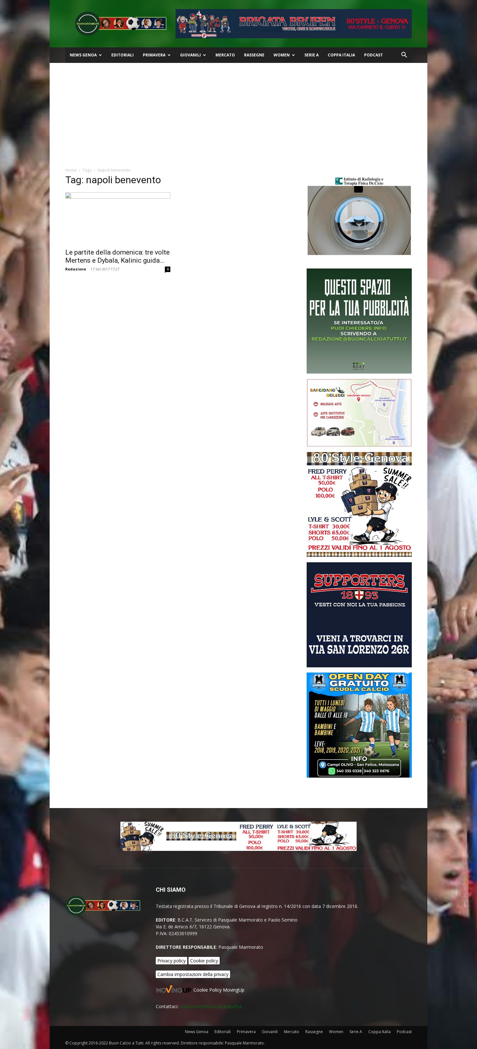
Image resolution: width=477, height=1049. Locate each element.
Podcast (373, 55)
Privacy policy (171, 961)
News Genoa (83, 55)
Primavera (154, 55)
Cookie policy (204, 961)
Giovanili (190, 55)
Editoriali (122, 55)
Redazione (75, 269)
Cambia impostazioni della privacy (192, 974)
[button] (404, 56)
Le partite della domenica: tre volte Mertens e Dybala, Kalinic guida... (117, 256)
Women (282, 55)
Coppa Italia (341, 55)
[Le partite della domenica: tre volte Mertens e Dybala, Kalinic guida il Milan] (117, 218)
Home (71, 170)
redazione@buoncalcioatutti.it (211, 1006)
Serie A (311, 55)
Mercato (225, 55)
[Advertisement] (238, 111)
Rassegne (254, 55)
